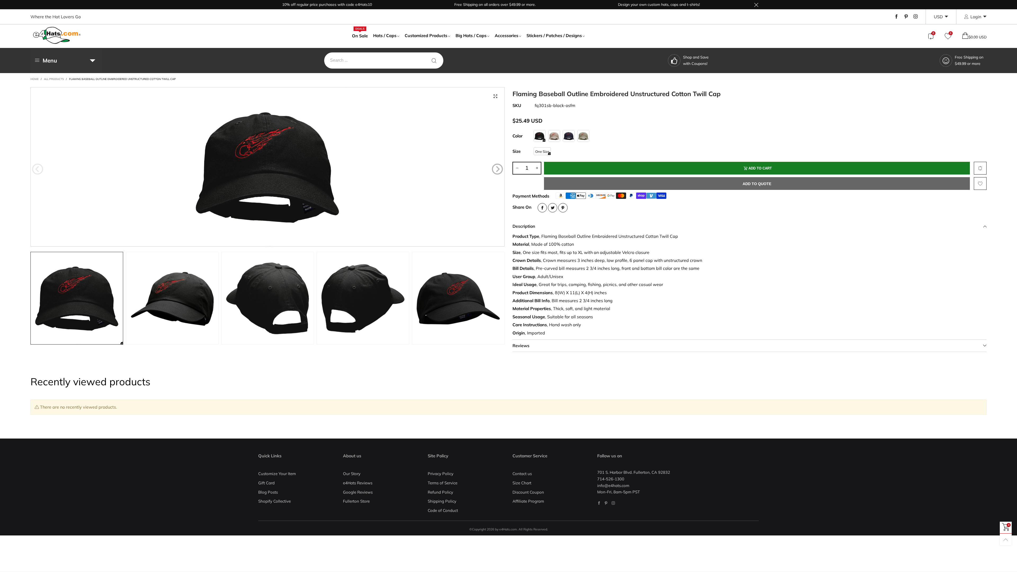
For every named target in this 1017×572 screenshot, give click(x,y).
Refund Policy (440, 492)
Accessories (506, 35)
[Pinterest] (906, 16)
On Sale (360, 35)
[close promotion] (756, 4)
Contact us (522, 473)
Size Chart (521, 482)
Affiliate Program (528, 501)
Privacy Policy (440, 473)
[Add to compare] (980, 168)
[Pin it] (563, 207)
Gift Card (266, 482)
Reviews (520, 345)
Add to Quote (757, 184)
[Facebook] (896, 16)
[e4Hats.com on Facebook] (599, 503)
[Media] (495, 96)
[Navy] (569, 136)
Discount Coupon (528, 492)
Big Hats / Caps (471, 35)
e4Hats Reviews (357, 482)
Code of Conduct (443, 510)
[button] (37, 169)
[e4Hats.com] (56, 35)
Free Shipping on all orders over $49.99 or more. (474, 4)
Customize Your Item (277, 473)
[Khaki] (554, 136)
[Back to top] (1006, 540)
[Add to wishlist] (980, 183)
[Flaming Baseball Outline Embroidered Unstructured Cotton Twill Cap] (267, 166)
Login (975, 16)
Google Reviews (358, 492)
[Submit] (434, 60)
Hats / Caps (384, 35)
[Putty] (583, 136)
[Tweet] (552, 207)
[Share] (542, 207)
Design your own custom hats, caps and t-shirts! (638, 4)
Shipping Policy (442, 501)
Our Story (351, 473)
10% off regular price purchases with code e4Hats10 (306, 4)
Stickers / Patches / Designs (554, 35)
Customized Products (426, 35)
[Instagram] (915, 16)
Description (523, 226)
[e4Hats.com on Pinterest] (606, 503)
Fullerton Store (356, 501)
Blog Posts (268, 492)
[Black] (540, 136)
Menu (50, 60)
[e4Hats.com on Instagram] (613, 503)
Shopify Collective (274, 501)
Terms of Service (442, 482)
